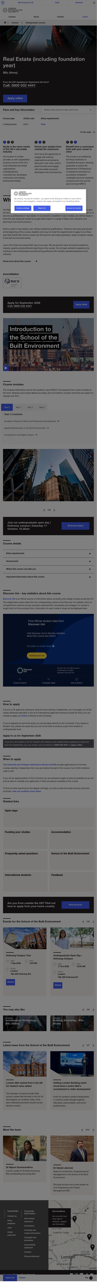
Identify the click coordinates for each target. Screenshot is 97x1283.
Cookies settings (23, 208)
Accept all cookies (74, 208)
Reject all (42, 208)
